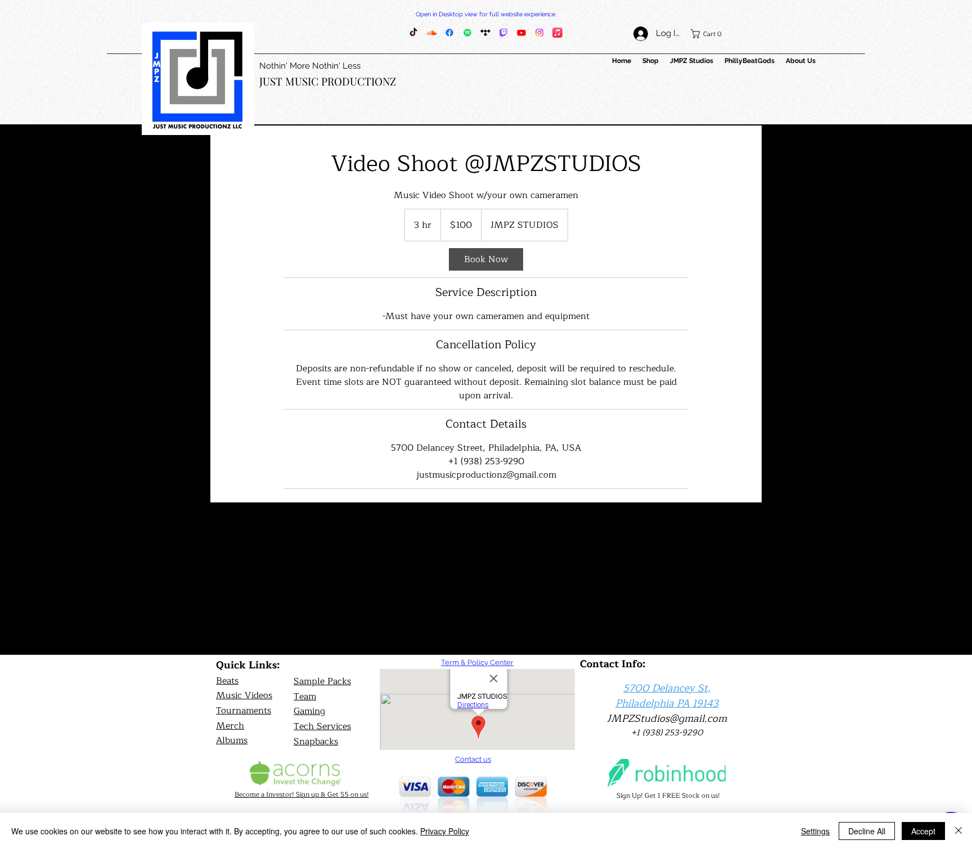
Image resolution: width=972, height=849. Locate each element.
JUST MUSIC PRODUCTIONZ (327, 81)
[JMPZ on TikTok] (413, 33)
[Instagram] (539, 33)
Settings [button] (815, 831)
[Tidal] (485, 33)
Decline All (866, 831)
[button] (710, 33)
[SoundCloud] (431, 33)
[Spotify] (467, 33)
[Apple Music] (557, 33)
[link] (486, 259)
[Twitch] (503, 33)
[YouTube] (521, 33)
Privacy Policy (444, 831)
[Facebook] (449, 33)
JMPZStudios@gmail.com (667, 718)
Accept (923, 831)
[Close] (958, 831)
